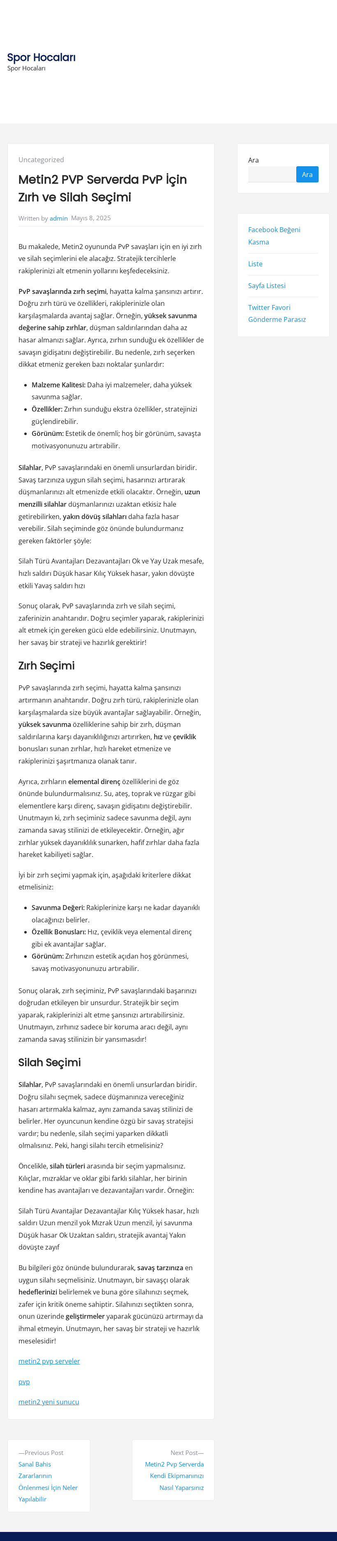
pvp (24, 1381)
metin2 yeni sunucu (48, 1401)
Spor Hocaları (41, 57)
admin (59, 218)
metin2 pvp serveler (49, 1361)
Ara (253, 159)
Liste (255, 263)
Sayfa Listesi (267, 285)
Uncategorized (41, 159)
